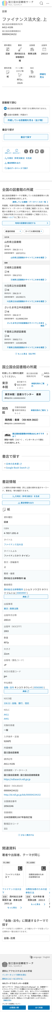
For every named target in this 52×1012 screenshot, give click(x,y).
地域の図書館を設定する (25, 223)
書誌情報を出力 (13, 162)
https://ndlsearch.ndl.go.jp (17, 779)
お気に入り (8, 153)
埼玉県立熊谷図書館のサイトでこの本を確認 (25, 301)
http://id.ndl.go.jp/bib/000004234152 (22, 794)
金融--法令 (9, 687)
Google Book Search (16, 467)
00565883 (38, 687)
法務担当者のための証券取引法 (36, 890)
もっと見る (12, 907)
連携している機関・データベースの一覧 (29, 201)
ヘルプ (11, 217)
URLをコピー (17, 153)
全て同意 (39, 1007)
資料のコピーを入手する (12, 978)
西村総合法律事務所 (13, 589)
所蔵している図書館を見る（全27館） (26, 120)
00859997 (21, 592)
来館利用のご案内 (37, 384)
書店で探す (26, 137)
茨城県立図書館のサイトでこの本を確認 (27, 279)
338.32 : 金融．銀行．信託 (16, 703)
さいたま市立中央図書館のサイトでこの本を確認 (25, 324)
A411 (6, 714)
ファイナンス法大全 (13, 544)
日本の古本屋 (12, 463)
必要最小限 (14, 1007)
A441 (6, 718)
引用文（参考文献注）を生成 (19, 158)
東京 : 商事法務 (11, 608)
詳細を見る (43, 75)
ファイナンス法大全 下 (11, 890)
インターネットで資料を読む (14, 974)
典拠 (24, 596)
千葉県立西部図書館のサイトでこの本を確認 (25, 347)
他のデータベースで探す (17, 168)
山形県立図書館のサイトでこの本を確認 (27, 257)
